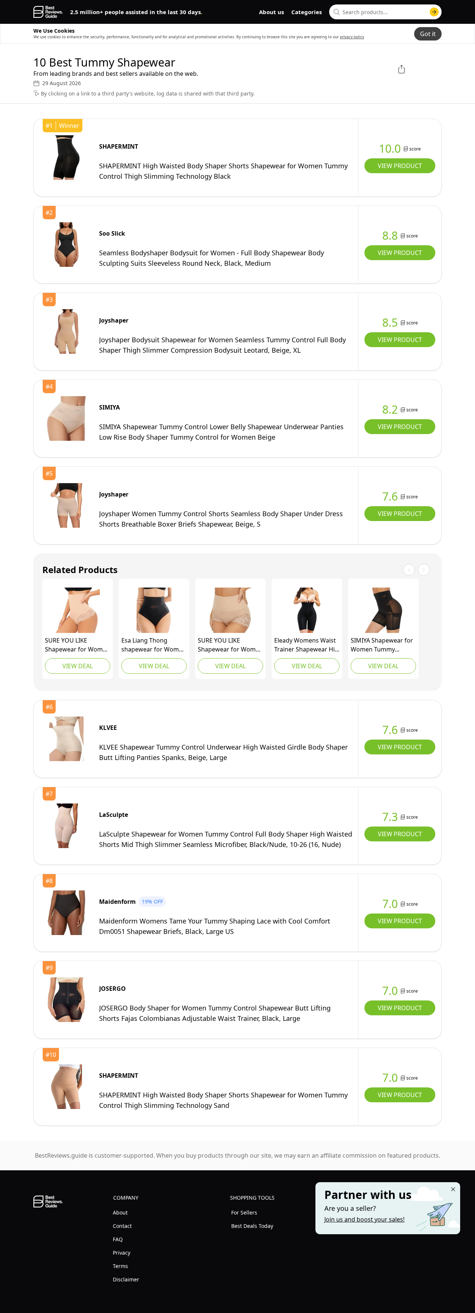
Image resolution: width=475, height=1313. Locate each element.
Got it (428, 34)
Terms (120, 1266)
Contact (122, 1225)
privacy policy (352, 36)
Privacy (121, 1252)
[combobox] (385, 11)
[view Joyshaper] (66, 331)
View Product (400, 166)
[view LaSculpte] (66, 825)
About (120, 1212)
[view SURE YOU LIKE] (77, 610)
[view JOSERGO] (66, 999)
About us (271, 12)
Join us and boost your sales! (364, 1219)
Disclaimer (126, 1279)
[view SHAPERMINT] (66, 157)
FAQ (118, 1239)
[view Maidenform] (66, 912)
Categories (306, 12)
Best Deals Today (252, 1225)
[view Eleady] (307, 610)
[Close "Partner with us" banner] (453, 1189)
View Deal (77, 666)
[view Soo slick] (66, 244)
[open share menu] (401, 69)
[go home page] (48, 12)
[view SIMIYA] (66, 418)
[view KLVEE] (66, 739)
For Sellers (244, 1212)
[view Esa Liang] (154, 610)
